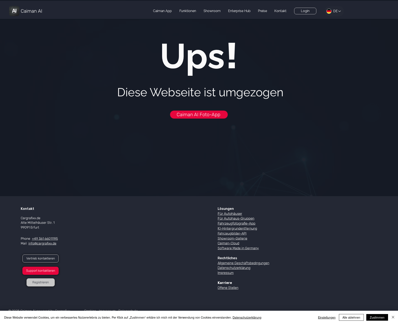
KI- (237, 228)
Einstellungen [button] (327, 317)
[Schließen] (393, 317)
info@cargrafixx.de (42, 243)
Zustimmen (377, 317)
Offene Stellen (228, 288)
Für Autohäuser (230, 214)
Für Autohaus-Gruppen (236, 218)
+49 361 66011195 (45, 239)
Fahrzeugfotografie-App (236, 223)
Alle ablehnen (351, 317)
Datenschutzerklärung (247, 317)
